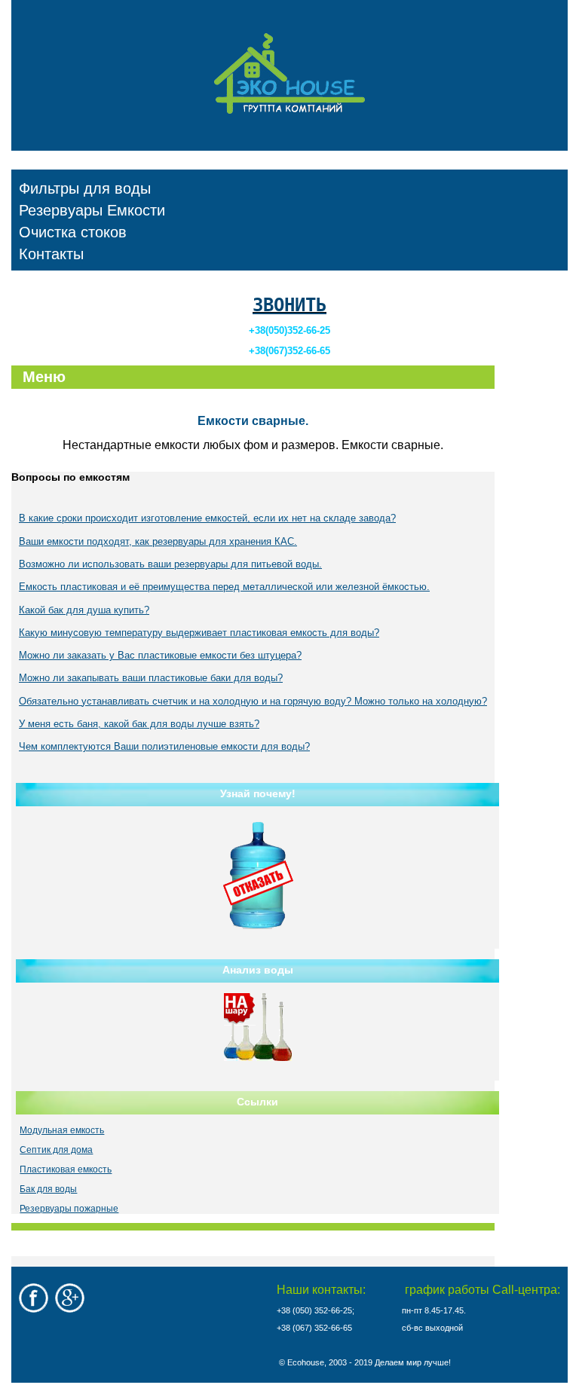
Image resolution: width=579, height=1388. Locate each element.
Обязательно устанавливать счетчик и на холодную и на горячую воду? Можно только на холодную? (253, 701)
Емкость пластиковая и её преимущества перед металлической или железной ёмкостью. (224, 586)
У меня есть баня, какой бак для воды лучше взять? (139, 723)
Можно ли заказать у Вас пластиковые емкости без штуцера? (160, 655)
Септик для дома (56, 1150)
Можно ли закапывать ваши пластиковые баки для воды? (151, 677)
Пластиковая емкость (66, 1169)
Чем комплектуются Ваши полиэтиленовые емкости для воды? (164, 746)
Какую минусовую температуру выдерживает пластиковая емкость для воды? (199, 632)
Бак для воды (48, 1189)
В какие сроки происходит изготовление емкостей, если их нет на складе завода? (207, 518)
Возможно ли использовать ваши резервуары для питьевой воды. (170, 564)
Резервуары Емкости (92, 210)
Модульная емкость (62, 1130)
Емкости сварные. (253, 420)
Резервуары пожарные (69, 1208)
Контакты (51, 254)
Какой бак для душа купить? (84, 610)
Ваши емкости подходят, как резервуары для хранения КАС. (158, 541)
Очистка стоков (73, 232)
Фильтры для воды (85, 188)
